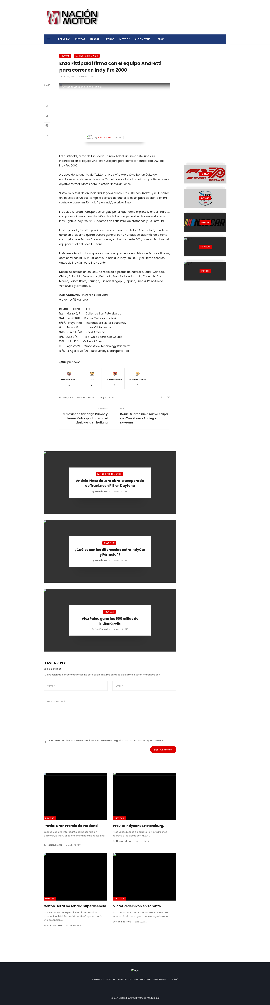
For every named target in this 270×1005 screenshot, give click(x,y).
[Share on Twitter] (47, 116)
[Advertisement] (205, 101)
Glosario (109, 543)
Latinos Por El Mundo (86, 56)
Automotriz (142, 39)
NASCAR (95, 39)
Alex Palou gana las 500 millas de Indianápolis (110, 621)
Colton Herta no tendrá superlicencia (75, 906)
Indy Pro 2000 (107, 397)
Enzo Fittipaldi (66, 397)
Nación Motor (102, 629)
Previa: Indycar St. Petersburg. (138, 825)
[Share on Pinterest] (47, 126)
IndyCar (80, 39)
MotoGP (124, 39)
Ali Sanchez (104, 137)
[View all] (205, 174)
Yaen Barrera (102, 491)
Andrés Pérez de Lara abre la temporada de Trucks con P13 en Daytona (110, 483)
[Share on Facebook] (47, 107)
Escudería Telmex (86, 397)
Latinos (109, 39)
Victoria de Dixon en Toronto (137, 906)
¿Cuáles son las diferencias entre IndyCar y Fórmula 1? (110, 552)
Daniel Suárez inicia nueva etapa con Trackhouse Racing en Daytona (144, 418)
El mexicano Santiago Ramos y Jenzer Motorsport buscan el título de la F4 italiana (85, 418)
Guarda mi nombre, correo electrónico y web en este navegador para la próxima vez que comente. (106, 740)
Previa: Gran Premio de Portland (71, 825)
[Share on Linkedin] (47, 136)
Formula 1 (64, 39)
